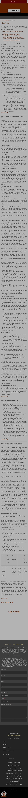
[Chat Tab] (14, 399)
